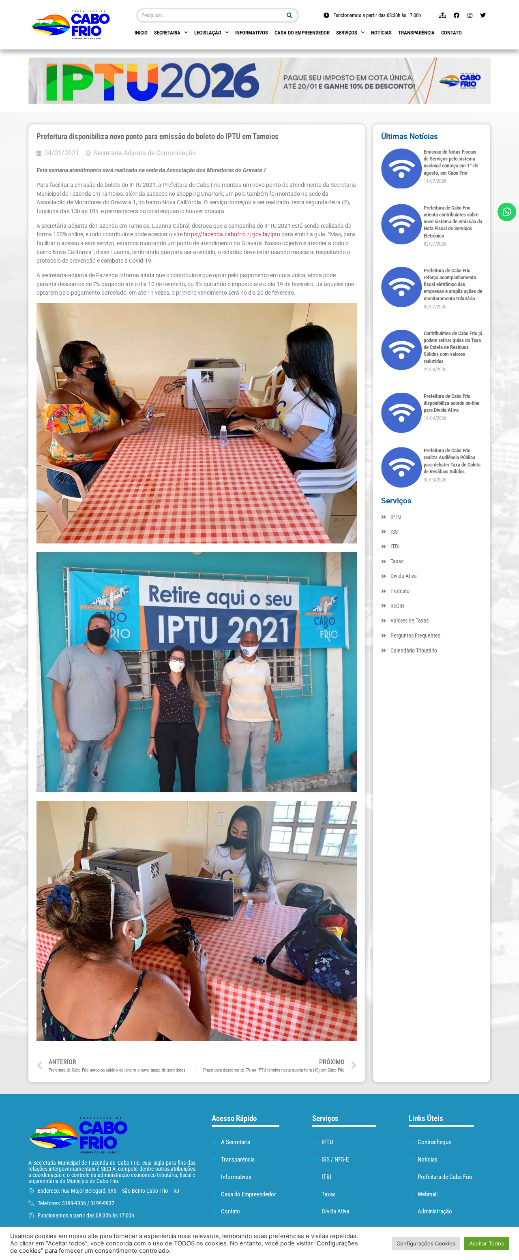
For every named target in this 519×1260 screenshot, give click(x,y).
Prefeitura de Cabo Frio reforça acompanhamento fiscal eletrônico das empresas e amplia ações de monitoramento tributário (453, 284)
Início (141, 33)
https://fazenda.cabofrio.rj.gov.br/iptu (232, 234)
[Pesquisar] (290, 15)
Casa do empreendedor (302, 33)
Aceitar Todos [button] (486, 1243)
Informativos (251, 33)
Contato (451, 33)
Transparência (416, 33)
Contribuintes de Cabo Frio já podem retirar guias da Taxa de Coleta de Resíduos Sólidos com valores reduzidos (453, 347)
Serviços (346, 33)
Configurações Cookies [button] (426, 1243)
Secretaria (167, 33)
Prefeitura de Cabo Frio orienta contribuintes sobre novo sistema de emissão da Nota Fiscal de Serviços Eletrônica (453, 222)
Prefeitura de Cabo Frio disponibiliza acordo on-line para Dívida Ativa (451, 403)
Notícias (381, 33)
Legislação (207, 33)
